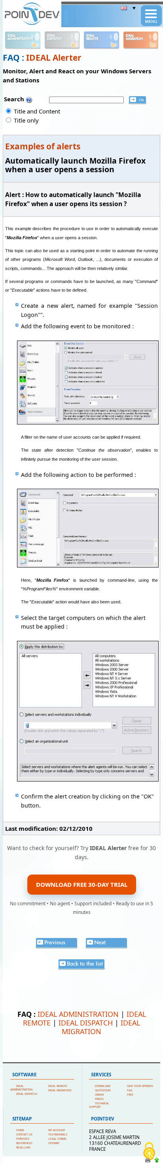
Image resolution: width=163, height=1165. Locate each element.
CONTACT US (24, 1134)
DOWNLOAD (102, 1086)
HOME (20, 1130)
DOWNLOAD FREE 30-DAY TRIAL (81, 884)
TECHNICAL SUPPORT (99, 1105)
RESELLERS (23, 1147)
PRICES (99, 1099)
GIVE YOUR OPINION (140, 1086)
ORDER (99, 1094)
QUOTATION (102, 1090)
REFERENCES (24, 1143)
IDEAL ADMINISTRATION (78, 1014)
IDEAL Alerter (54, 57)
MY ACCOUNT (56, 1130)
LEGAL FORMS (57, 1139)
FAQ (129, 1090)
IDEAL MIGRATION (101, 1027)
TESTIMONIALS (57, 1134)
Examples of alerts (42, 146)
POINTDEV (22, 1139)
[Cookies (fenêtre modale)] (149, 1151)
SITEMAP (53, 1143)
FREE (130, 1094)
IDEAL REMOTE (57, 1086)
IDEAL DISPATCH (86, 1022)
